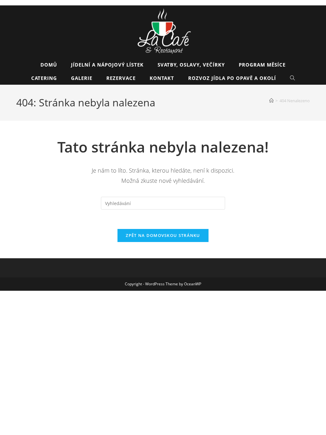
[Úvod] (271, 100)
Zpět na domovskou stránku (163, 235)
